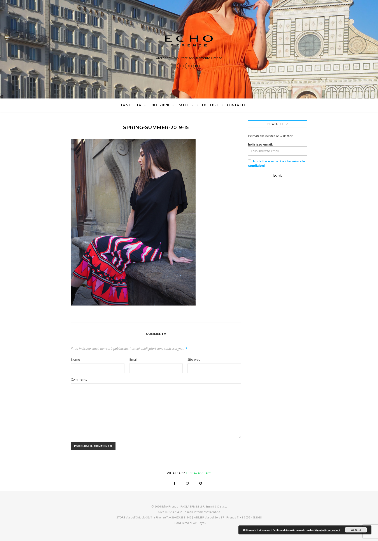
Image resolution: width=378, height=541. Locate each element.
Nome (75, 359)
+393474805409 (198, 473)
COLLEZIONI (159, 105)
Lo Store (210, 105)
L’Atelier (186, 105)
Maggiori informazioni (327, 530)
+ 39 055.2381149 (180, 517)
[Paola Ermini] (189, 41)
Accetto (356, 530)
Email (133, 359)
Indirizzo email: (260, 144)
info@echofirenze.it (207, 512)
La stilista (131, 105)
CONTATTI (236, 105)
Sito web (194, 359)
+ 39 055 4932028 (251, 517)
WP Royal (199, 523)
